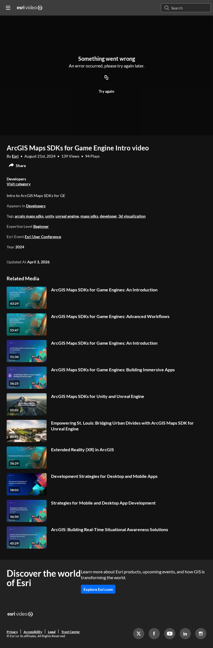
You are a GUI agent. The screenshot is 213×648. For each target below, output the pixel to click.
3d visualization (132, 216)
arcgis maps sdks (29, 216)
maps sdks (89, 216)
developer (108, 216)
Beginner (41, 226)
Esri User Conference (43, 236)
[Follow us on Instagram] (200, 633)
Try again (106, 91)
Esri (15, 156)
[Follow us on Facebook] (154, 633)
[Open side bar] (8, 7)
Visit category (19, 183)
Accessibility (33, 632)
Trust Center (70, 632)
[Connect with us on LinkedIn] (185, 633)
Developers (35, 205)
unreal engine (67, 216)
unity (49, 216)
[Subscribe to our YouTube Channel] (169, 633)
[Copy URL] (106, 77)
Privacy (12, 632)
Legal (51, 632)
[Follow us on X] (138, 633)
